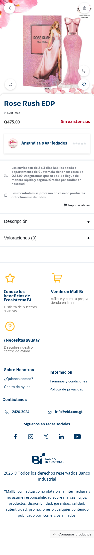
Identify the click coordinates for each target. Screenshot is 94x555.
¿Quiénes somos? (18, 379)
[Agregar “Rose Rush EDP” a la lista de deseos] (83, 84)
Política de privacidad (66, 389)
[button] (83, 70)
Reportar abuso (79, 205)
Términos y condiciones (68, 381)
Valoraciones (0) (20, 237)
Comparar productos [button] (74, 534)
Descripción (16, 221)
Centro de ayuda (17, 387)
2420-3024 (20, 411)
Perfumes (13, 113)
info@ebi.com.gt (68, 411)
